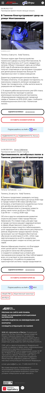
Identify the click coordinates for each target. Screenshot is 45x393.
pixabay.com (5, 51)
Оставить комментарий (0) (22, 120)
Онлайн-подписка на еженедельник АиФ (20, 320)
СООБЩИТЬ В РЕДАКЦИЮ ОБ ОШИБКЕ (17, 326)
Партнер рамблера (20, 382)
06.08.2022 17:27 (7, 8)
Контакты (6, 323)
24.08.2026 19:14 (7, 150)
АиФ (19, 190)
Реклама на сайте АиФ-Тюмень (16, 312)
